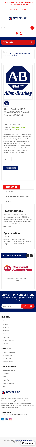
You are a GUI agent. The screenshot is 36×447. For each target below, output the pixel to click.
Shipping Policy (8, 362)
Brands (5, 324)
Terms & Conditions (9, 352)
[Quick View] (18, 268)
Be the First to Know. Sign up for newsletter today (18, 299)
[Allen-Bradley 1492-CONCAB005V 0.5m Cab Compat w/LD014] (6, 103)
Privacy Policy (7, 355)
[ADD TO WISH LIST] (21, 168)
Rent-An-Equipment (9, 370)
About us (6, 337)
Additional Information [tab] (17, 197)
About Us (6, 380)
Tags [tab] (8, 201)
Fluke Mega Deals (8, 383)
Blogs (5, 386)
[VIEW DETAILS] (27, 282)
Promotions (7, 334)
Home (5, 52)
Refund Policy (7, 358)
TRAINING (6, 343)
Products (6, 327)
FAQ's (5, 377)
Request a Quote (8, 340)
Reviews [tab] (9, 192)
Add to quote (11, 168)
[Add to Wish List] (12, 32)
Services (6, 330)
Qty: (4, 159)
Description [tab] (11, 187)
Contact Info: (6, 412)
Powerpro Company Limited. (23, 440)
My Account (13, 9)
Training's (6, 373)
